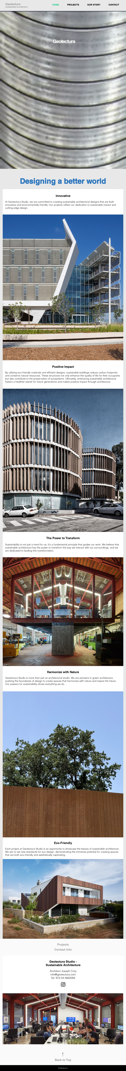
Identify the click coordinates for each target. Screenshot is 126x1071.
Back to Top (63, 1060)
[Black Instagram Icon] (63, 984)
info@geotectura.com (63, 974)
